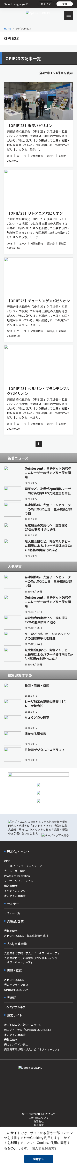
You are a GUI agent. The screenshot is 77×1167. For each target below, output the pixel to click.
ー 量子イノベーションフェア (23, 866)
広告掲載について (38, 1117)
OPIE (10, 155)
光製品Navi (10, 931)
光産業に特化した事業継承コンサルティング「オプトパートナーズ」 (30, 960)
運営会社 (39, 1121)
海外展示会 (10, 886)
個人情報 (39, 1125)
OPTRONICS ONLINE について (38, 1114)
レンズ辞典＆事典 (14, 1007)
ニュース (21, 155)
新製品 (62, 155)
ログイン (46, 4)
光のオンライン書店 (16, 985)
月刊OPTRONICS (14, 980)
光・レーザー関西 (14, 871)
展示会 (51, 155)
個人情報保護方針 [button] (45, 1148)
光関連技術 (37, 155)
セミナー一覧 (12, 913)
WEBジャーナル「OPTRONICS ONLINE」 (28, 1030)
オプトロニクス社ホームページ (22, 1025)
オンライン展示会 (14, 896)
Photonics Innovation (17, 876)
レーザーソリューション (18, 881)
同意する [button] (38, 1159)
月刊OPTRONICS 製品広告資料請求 (26, 936)
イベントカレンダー (16, 891)
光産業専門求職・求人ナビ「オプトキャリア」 (32, 953)
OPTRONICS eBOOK (16, 990)
